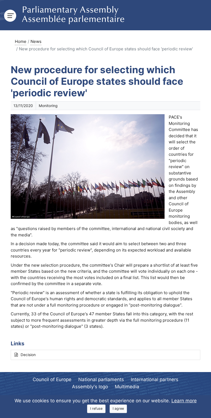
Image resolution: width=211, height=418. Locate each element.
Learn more (184, 400)
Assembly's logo (90, 386)
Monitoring (48, 105)
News (35, 41)
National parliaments (101, 379)
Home (20, 41)
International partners (154, 379)
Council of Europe (52, 379)
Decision (28, 355)
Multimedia (127, 386)
